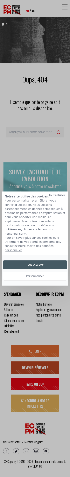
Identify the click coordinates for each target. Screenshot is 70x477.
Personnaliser (35, 276)
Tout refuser (57, 195)
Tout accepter (35, 264)
